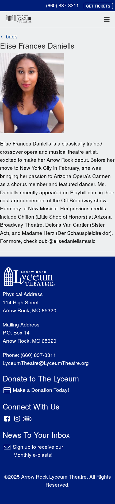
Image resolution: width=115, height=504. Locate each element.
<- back (8, 36)
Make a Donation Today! (41, 389)
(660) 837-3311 (62, 5)
